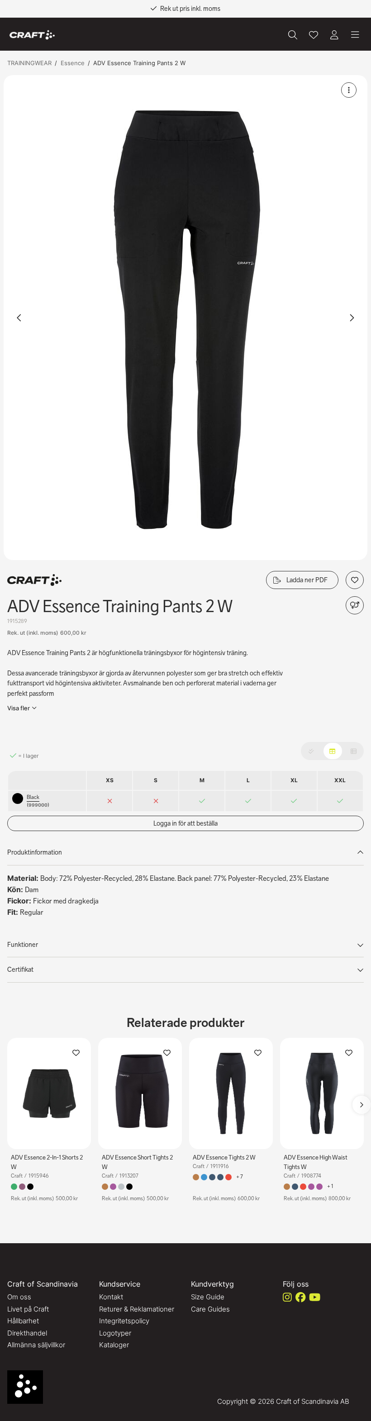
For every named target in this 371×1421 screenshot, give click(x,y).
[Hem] (32, 35)
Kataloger (114, 1344)
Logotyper (115, 1333)
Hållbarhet (23, 1320)
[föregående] (19, 318)
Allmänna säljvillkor (36, 1344)
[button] (185, 317)
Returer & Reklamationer (136, 1309)
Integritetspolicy (124, 1320)
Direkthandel (27, 1333)
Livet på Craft (28, 1309)
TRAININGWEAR (29, 63)
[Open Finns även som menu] (355, 605)
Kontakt (111, 1297)
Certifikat (20, 969)
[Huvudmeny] (355, 34)
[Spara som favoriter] (313, 34)
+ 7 (239, 1177)
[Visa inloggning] (334, 34)
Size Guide (207, 1297)
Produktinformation (34, 852)
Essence (73, 63)
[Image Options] (349, 90)
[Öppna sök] (292, 34)
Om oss (19, 1297)
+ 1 (330, 1186)
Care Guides (210, 1309)
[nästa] (351, 318)
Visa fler (18, 708)
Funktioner (22, 945)
